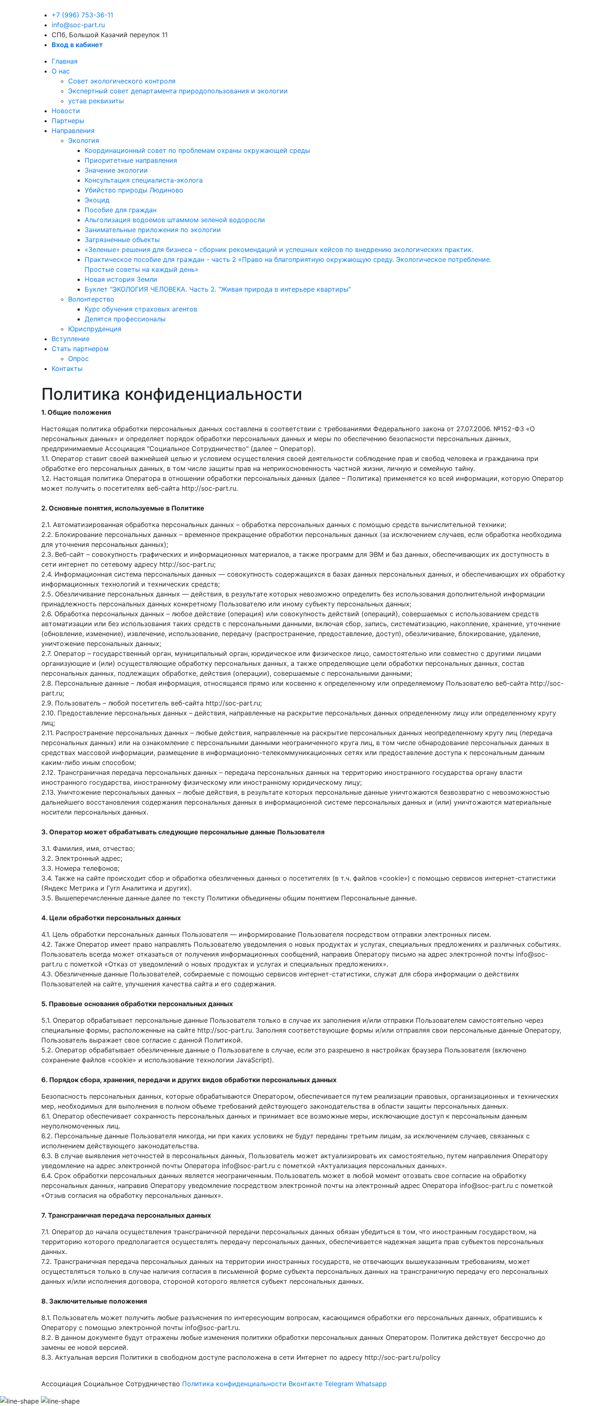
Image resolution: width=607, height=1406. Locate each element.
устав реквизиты (96, 101)
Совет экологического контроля (121, 81)
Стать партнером (80, 348)
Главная (65, 61)
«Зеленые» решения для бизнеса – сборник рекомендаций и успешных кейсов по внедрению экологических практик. (279, 249)
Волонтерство (91, 299)
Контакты (67, 368)
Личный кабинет (539, 218)
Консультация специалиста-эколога (144, 180)
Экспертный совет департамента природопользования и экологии (178, 91)
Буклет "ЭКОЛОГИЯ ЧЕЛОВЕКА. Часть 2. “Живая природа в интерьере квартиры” (218, 289)
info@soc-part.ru (78, 25)
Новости (66, 111)
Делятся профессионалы (125, 319)
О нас (61, 71)
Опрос (78, 358)
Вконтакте (305, 1384)
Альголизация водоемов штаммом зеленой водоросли (175, 220)
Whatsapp (371, 1384)
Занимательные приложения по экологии (153, 230)
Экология (83, 140)
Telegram (339, 1384)
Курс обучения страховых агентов (141, 309)
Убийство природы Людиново (134, 190)
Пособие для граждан (120, 210)
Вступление (71, 339)
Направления (73, 130)
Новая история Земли (121, 279)
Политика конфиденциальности (234, 1384)
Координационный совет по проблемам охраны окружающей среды (197, 150)
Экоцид (97, 200)
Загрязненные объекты (122, 239)
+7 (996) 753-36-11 (82, 15)
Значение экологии (116, 170)
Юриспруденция (94, 329)
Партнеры (68, 120)
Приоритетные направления (131, 160)
